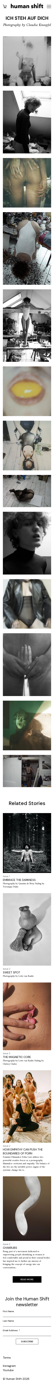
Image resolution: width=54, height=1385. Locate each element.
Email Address (11, 1330)
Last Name (8, 1320)
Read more (27, 1279)
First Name (8, 1311)
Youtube (8, 1370)
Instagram (9, 1366)
